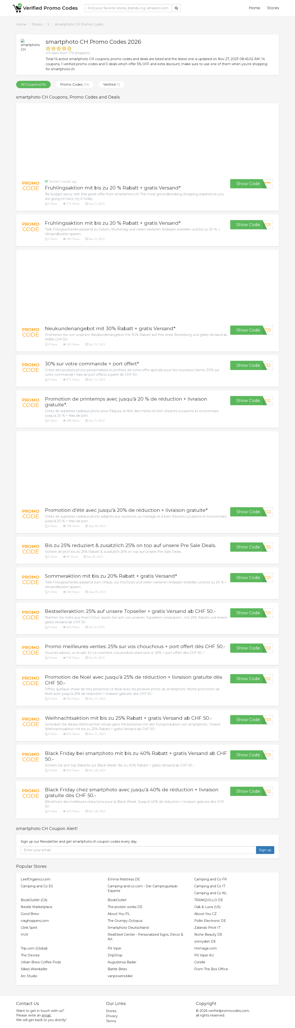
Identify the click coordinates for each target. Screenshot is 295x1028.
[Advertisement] (147, 141)
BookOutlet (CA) (34, 900)
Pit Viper (114, 948)
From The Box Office (211, 969)
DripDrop (115, 955)
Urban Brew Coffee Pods (41, 962)
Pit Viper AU (204, 955)
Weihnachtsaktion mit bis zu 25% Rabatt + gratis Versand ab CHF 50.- (128, 718)
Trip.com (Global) (34, 948)
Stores (273, 8)
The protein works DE (125, 907)
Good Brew (30, 914)
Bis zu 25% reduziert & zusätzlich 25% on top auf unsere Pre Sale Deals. (130, 545)
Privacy (112, 1016)
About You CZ (205, 914)
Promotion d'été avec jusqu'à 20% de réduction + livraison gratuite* (126, 510)
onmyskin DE (205, 941)
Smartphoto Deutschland (128, 928)
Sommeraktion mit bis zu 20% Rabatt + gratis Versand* (111, 576)
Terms (111, 1021)
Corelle (199, 962)
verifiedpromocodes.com (228, 1011)
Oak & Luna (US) (207, 907)
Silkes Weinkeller (34, 969)
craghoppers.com (35, 921)
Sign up (265, 850)
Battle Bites (117, 969)
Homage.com (205, 948)
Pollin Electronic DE (210, 921)
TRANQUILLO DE (208, 900)
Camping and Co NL (210, 893)
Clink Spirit (29, 928)
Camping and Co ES (37, 886)
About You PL (119, 914)
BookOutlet (117, 900)
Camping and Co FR (210, 879)
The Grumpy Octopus (125, 921)
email (46, 1015)
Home (254, 8)
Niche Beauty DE (208, 934)
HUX (24, 934)
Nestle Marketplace (36, 907)
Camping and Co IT (209, 886)
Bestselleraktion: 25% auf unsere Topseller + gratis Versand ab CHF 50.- (130, 611)
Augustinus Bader (122, 962)
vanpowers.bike (120, 976)
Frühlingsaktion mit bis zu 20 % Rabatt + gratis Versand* (113, 188)
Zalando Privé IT (207, 928)
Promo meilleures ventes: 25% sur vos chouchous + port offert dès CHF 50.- (135, 646)
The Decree (30, 955)
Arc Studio (29, 976)
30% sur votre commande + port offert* (92, 364)
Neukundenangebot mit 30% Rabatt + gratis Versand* (110, 328)
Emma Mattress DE (124, 879)
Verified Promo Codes (50, 8)
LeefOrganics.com (35, 879)
